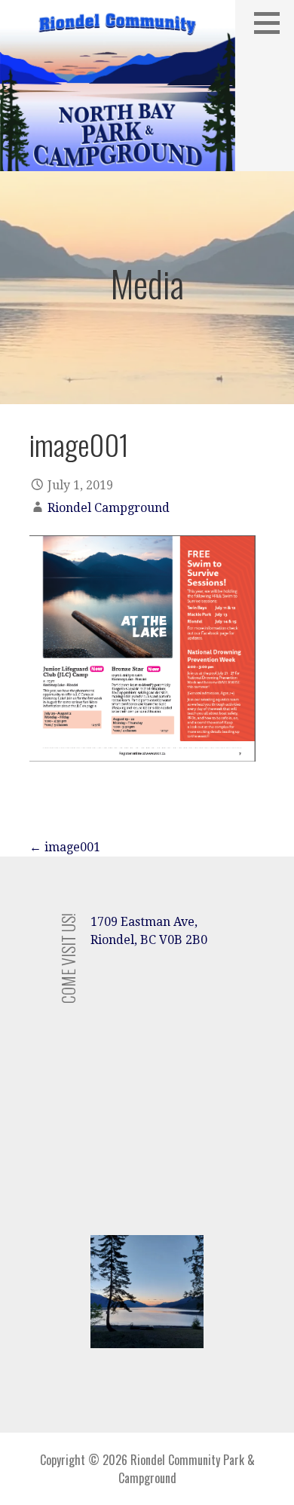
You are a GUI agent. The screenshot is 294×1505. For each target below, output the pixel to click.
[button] (272, 22)
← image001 (64, 847)
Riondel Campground (108, 508)
